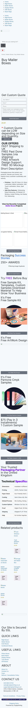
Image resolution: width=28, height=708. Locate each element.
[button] (7, 138)
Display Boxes (9, 7)
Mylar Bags (8, 11)
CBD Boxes (8, 9)
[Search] (3, 45)
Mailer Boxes (9, 5)
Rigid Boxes (8, 3)
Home (6, 1)
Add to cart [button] (16, 551)
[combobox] (12, 42)
